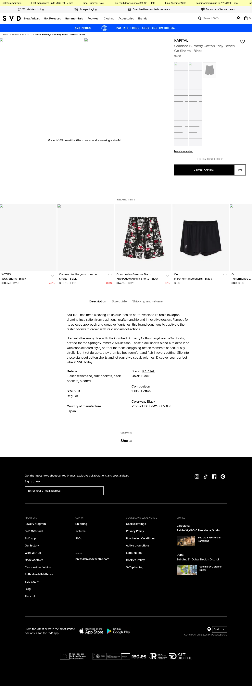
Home (5, 35)
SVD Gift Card (34, 531)
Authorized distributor (39, 574)
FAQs (78, 538)
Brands (142, 18)
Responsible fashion (38, 567)
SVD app (30, 538)
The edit (30, 596)
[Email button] (240, 169)
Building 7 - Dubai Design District (198, 559)
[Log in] (238, 18)
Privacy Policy (135, 531)
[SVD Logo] (12, 18)
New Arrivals (32, 18)
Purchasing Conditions (140, 538)
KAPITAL (26, 35)
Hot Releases (52, 18)
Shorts (126, 441)
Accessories (126, 18)
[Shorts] (85, 237)
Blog (28, 589)
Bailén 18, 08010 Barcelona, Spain (198, 530)
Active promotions (137, 545)
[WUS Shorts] (28, 237)
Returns (80, 531)
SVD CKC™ (32, 581)
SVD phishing (134, 567)
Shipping (81, 524)
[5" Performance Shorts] (200, 237)
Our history (32, 545)
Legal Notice (134, 553)
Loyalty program (35, 524)
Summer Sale (74, 18)
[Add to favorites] (242, 41)
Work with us (33, 553)
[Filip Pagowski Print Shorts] (143, 237)
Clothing (109, 18)
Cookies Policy (135, 560)
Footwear (93, 18)
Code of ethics (34, 560)
